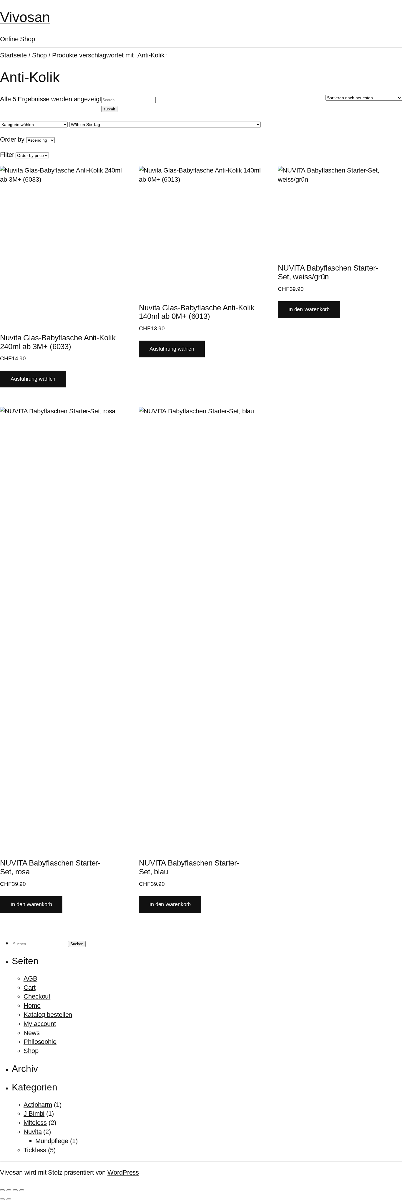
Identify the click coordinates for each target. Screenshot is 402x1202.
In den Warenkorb (309, 309)
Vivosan (25, 17)
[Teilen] (15, 1190)
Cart (30, 987)
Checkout (37, 996)
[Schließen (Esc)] (21, 1190)
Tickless (35, 1150)
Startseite (13, 55)
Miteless (35, 1122)
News (32, 1033)
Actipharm (38, 1104)
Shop (39, 55)
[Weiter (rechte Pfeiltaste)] (8, 1199)
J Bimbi (34, 1113)
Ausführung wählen (33, 379)
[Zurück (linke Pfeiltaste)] (2, 1199)
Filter (7, 154)
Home (32, 1005)
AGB (30, 978)
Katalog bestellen (48, 1014)
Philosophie (40, 1041)
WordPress (123, 1172)
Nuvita (32, 1131)
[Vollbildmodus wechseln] (8, 1190)
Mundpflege (51, 1141)
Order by (12, 139)
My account (40, 1023)
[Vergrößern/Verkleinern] (2, 1190)
